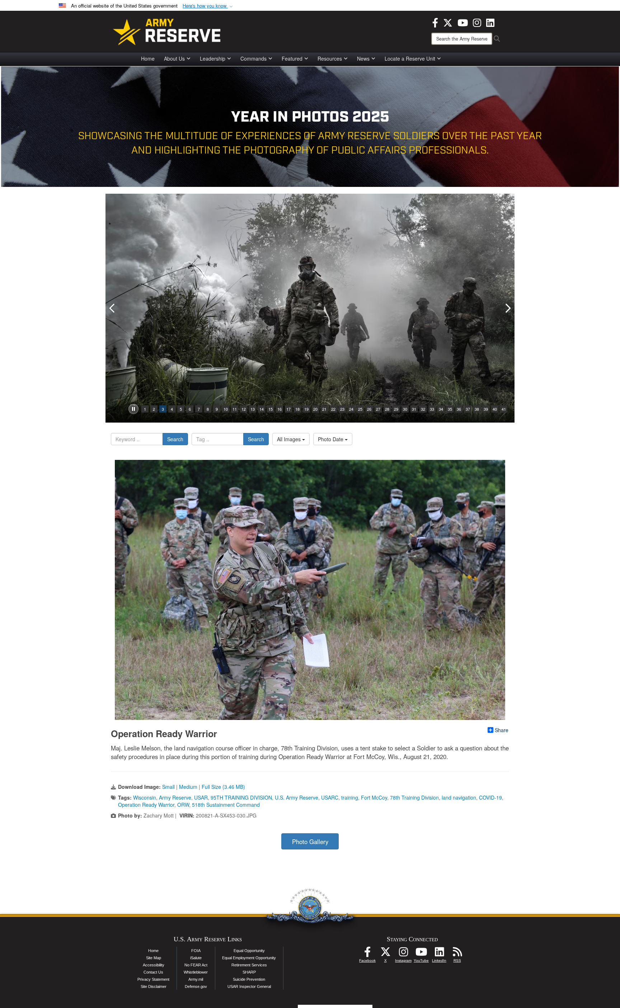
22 (333, 409)
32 (423, 409)
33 (432, 409)
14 (261, 409)
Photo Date (331, 439)
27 (378, 409)
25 (360, 409)
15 (270, 409)
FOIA (196, 950)
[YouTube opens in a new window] (462, 21)
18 (297, 409)
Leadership (212, 58)
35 (450, 409)
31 (414, 409)
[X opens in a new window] (447, 21)
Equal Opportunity (249, 950)
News (363, 58)
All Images (289, 439)
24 (351, 409)
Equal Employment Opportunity (249, 958)
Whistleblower (196, 972)
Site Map (153, 958)
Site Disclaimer (153, 986)
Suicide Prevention (249, 979)
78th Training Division (414, 797)
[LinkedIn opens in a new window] (490, 21)
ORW (183, 804)
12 (243, 409)
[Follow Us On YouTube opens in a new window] (421, 954)
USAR (201, 797)
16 (279, 409)
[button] (208, 6)
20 (315, 409)
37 (468, 409)
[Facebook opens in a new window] (435, 21)
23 (342, 409)
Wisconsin (144, 797)
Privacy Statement (153, 979)
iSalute (196, 958)
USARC (329, 797)
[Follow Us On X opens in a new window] (385, 954)
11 (234, 409)
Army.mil (195, 979)
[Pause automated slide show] (133, 409)
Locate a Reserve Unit (410, 58)
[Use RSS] (457, 954)
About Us (174, 58)
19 (306, 409)
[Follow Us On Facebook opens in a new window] (367, 954)
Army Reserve (175, 797)
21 (324, 409)
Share (501, 730)
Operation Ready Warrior (146, 804)
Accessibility (153, 965)
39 (486, 409)
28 (387, 409)
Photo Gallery (310, 841)
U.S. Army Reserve (296, 797)
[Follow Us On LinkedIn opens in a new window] (439, 954)
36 (459, 409)
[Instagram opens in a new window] (477, 21)
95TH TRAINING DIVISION (241, 797)
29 (396, 409)
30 (405, 409)
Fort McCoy (374, 797)
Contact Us (153, 972)
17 (288, 409)
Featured (292, 58)
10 (226, 409)
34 (441, 409)
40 (495, 409)
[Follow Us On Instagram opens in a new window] (403, 954)
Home (148, 58)
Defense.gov (196, 986)
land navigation (459, 797)
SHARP (249, 972)
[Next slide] (507, 308)
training (349, 797)
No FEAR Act (195, 965)
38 (477, 409)
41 (504, 409)
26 (369, 409)
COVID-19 (490, 797)
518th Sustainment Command (226, 804)
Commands (253, 58)
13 (252, 409)
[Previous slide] (112, 308)
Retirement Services (249, 965)
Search (175, 439)
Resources (330, 58)
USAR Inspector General (249, 986)
